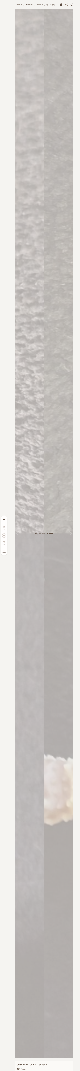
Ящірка (39, 5)
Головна (18, 5)
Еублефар (50, 5)
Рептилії (29, 5)
